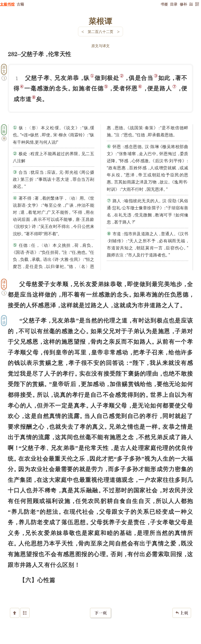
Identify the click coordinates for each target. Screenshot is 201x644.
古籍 (20, 4)
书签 (164, 4)
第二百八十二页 (100, 31)
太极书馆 (7, 4)
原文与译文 (100, 45)
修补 (183, 4)
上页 (181, 613)
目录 (173, 4)
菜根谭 (100, 20)
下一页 (100, 613)
